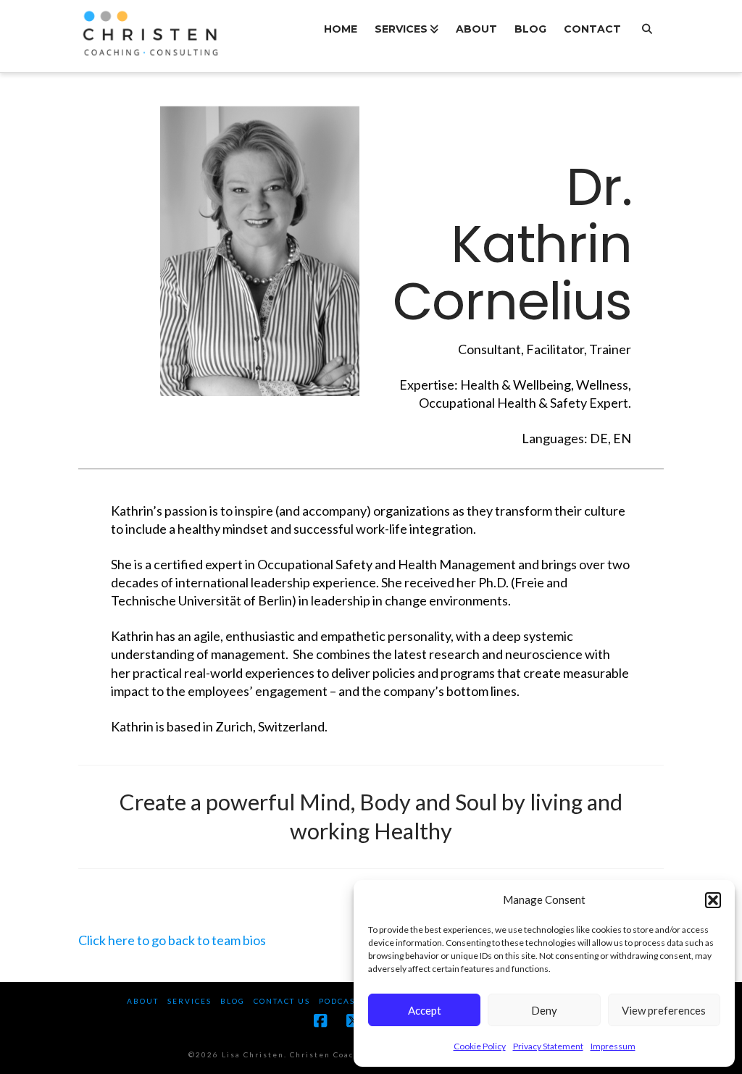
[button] (713, 900)
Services (189, 1001)
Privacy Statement (548, 1046)
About (143, 1001)
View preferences (664, 1010)
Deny (544, 1010)
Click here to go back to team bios (172, 940)
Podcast (339, 1001)
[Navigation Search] (647, 36)
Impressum (613, 1046)
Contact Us (282, 1001)
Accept (424, 1010)
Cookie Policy (480, 1046)
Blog (232, 1001)
